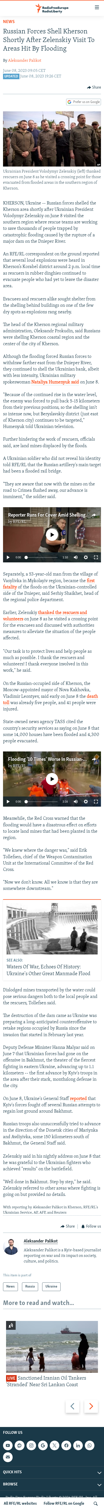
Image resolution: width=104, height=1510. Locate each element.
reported (78, 1099)
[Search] (95, 1503)
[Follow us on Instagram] (31, 1445)
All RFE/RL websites (20, 1504)
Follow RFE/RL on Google (64, 1504)
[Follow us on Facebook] (66, 1445)
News (9, 22)
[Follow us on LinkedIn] (78, 1445)
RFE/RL (19, 522)
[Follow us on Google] (43, 1445)
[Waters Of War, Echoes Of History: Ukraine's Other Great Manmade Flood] (52, 928)
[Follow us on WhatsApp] (89, 1445)
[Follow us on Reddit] (19, 1445)
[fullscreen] (96, 557)
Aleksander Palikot (24, 61)
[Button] (94, 87)
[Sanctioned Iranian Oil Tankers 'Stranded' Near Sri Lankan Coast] (52, 1347)
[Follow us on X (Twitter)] (54, 1445)
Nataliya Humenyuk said (55, 382)
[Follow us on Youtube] (8, 1445)
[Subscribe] (8, 1457)
